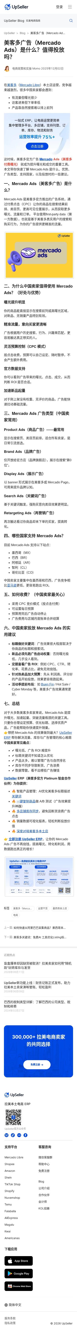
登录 (59, 7)
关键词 (16, 796)
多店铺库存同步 (28, 811)
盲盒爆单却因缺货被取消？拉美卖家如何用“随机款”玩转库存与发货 (37, 965)
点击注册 (37, 146)
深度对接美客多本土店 (32, 831)
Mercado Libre (30, 85)
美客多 (12, 85)
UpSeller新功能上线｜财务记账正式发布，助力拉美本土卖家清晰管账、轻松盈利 (37, 985)
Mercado (46, 159)
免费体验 (41, 1337)
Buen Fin (47, 684)
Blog (22, 33)
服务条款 (10, 1318)
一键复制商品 (26, 801)
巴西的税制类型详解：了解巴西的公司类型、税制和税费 (37, 1004)
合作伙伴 (44, 1195)
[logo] (16, 7)
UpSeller (9, 33)
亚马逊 (12, 585)
